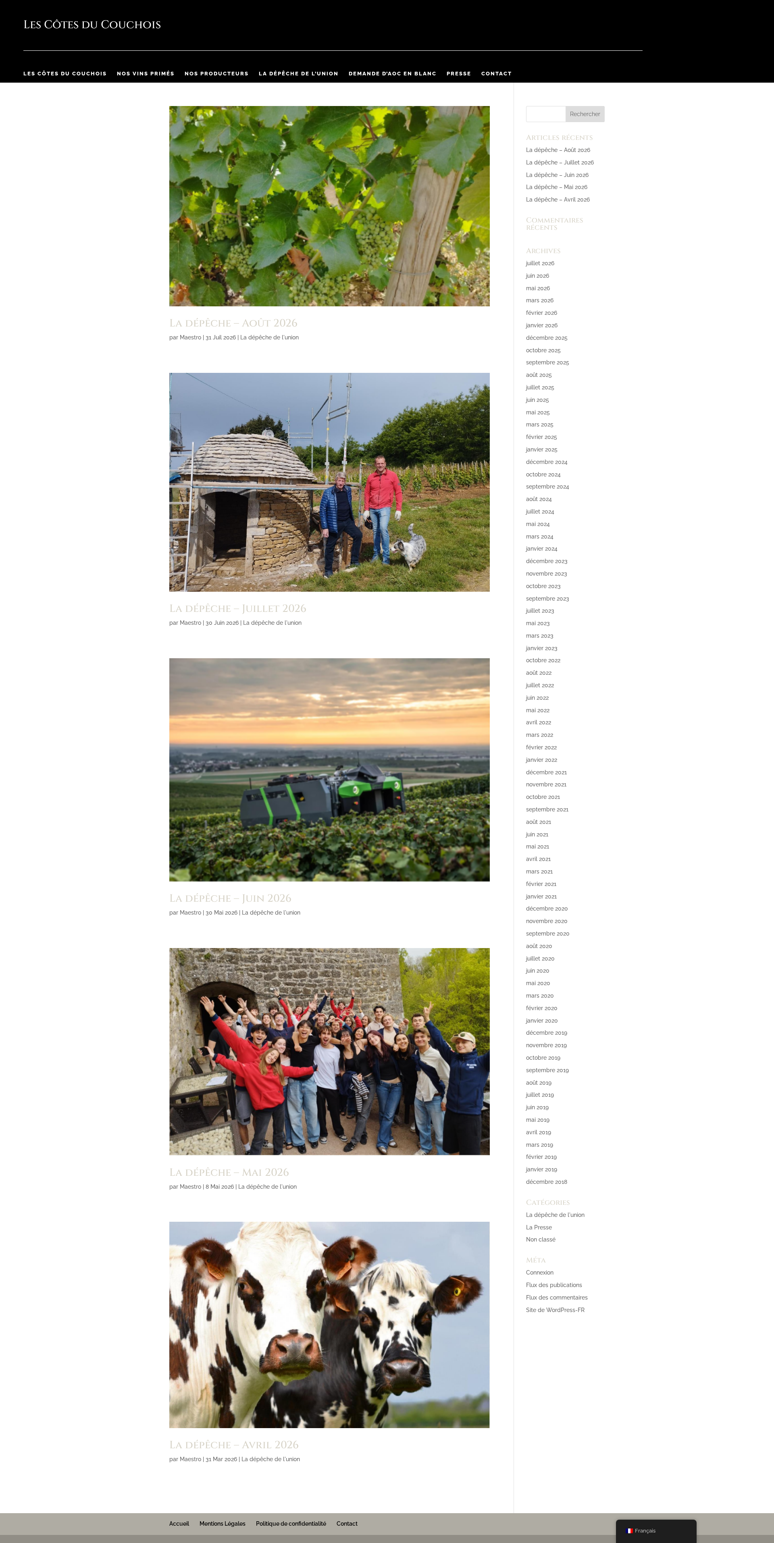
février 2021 (541, 884)
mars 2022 (539, 735)
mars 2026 (539, 300)
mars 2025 (539, 424)
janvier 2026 (542, 325)
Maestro (190, 337)
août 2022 (538, 673)
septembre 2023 (547, 598)
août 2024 (539, 499)
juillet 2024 (540, 511)
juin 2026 (537, 275)
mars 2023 (539, 635)
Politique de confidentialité (291, 1523)
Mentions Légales (223, 1523)
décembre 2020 (547, 908)
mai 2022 (537, 710)
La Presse (539, 1227)
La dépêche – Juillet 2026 (237, 609)
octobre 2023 (543, 586)
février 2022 (541, 747)
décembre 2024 (547, 462)
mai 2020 (538, 983)
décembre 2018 (546, 1182)
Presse (459, 74)
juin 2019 (537, 1107)
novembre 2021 (546, 784)
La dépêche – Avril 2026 (234, 1445)
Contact (496, 74)
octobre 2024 (543, 474)
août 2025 (539, 375)
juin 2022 (537, 698)
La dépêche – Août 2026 (233, 323)
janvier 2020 (542, 1020)
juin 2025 (537, 400)
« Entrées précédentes (199, 1499)
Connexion (539, 1272)
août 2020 (539, 946)
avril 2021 (538, 859)
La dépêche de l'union (269, 337)
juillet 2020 (540, 958)
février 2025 (541, 437)
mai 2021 (537, 846)
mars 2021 (539, 871)
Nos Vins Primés (146, 74)
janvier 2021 (541, 896)
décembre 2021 (546, 772)
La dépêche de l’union (299, 74)
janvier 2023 (542, 648)
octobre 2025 (543, 350)
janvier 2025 (542, 449)
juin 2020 (537, 970)
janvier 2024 (542, 548)
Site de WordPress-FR (555, 1310)
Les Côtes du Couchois (65, 74)
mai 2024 (538, 524)
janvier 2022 (541, 760)
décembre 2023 (547, 561)
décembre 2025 (547, 338)
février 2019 (541, 1157)
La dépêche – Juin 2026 (230, 899)
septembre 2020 (548, 933)
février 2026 (541, 313)
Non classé (541, 1239)
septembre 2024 (547, 486)
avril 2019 (538, 1132)
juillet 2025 (540, 387)
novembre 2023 (546, 573)
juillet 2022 (540, 685)
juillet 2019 (540, 1095)
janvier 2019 (541, 1169)
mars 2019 (539, 1145)
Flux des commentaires (557, 1297)
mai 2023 (538, 623)
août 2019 (538, 1082)
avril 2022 (538, 722)
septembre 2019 (547, 1070)
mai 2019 (537, 1120)
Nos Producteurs (217, 74)
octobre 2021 (543, 797)
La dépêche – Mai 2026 (229, 1173)
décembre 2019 (546, 1032)
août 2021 (538, 822)
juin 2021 (537, 834)
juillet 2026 (540, 263)
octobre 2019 (543, 1057)
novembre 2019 (546, 1045)
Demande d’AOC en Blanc (393, 74)
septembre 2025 (547, 362)
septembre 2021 (547, 809)
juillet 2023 (540, 610)
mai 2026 (538, 288)
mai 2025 (538, 412)
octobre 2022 (543, 660)
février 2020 (542, 1008)
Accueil (179, 1523)
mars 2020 (540, 995)
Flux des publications (554, 1285)
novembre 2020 (547, 921)
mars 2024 (539, 536)
